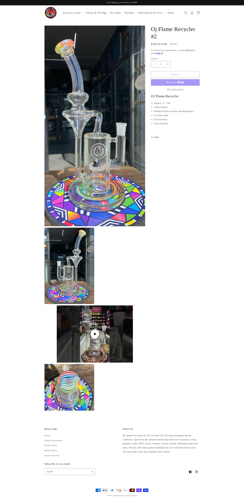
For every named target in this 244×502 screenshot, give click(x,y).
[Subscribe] (92, 471)
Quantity (154, 59)
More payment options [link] (175, 89)
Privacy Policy (50, 445)
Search (47, 436)
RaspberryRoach (118, 495)
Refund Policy (50, 450)
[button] (72, 12)
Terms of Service (51, 455)
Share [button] (156, 137)
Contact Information (53, 440)
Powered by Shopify (130, 495)
